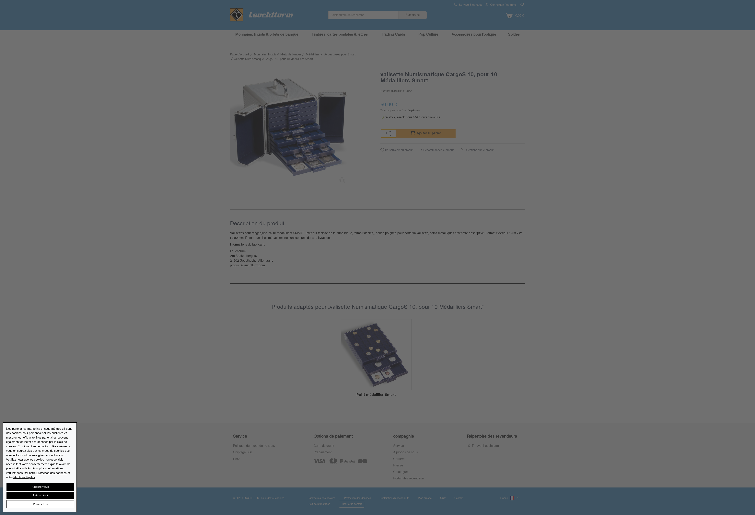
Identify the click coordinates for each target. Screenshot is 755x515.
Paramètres (40, 504)
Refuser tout (40, 495)
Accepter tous (40, 486)
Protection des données (51, 473)
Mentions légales (24, 477)
